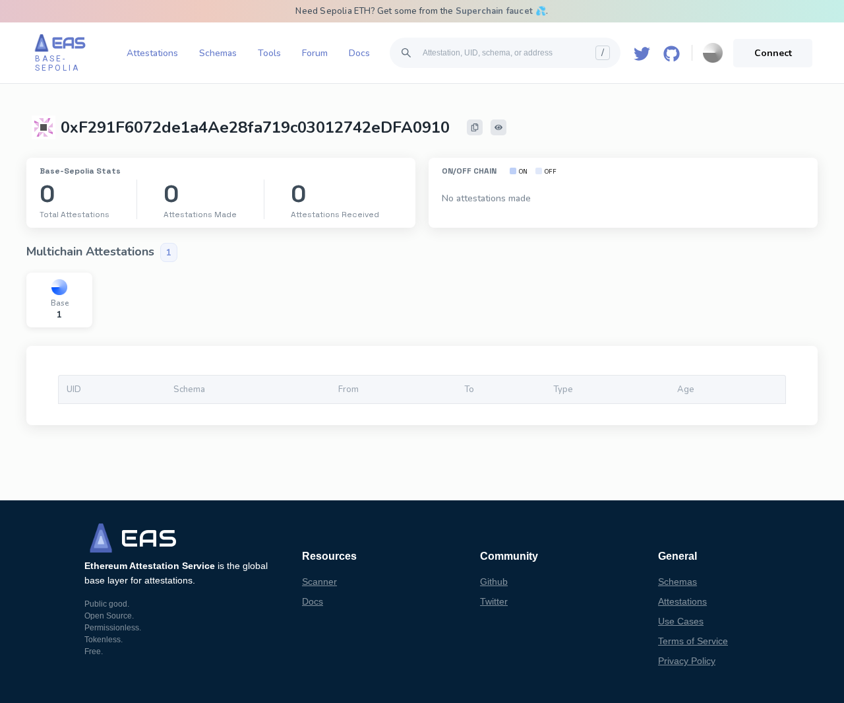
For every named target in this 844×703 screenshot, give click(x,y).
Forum (315, 53)
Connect (773, 53)
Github (494, 581)
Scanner (319, 581)
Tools (269, 53)
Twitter (494, 601)
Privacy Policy (686, 660)
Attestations (152, 53)
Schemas (218, 53)
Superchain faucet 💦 (501, 11)
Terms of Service (693, 641)
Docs (359, 53)
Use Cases (681, 621)
